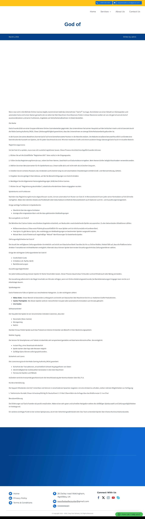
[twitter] (103, 497)
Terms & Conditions (22, 503)
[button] (129, 514)
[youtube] (113, 497)
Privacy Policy (20, 498)
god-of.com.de (117, 115)
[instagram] (108, 497)
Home (16, 493)
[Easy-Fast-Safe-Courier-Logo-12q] (16, 8)
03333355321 (63, 506)
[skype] (118, 497)
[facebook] (98, 497)
